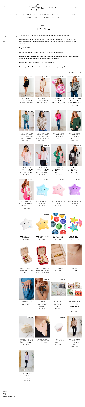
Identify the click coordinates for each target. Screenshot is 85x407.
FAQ (4, 394)
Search (5, 391)
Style (5, 36)
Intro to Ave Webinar (9, 396)
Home (42, 25)
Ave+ (11, 14)
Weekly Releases (23, 14)
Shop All (45, 17)
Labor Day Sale (32, 17)
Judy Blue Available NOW (44, 14)
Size (5, 41)
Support (55, 17)
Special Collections (66, 14)
